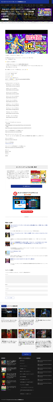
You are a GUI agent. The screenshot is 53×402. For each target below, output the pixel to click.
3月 (42, 360)
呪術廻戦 (41, 5)
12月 (42, 365)
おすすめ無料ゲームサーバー (24, 379)
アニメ (25, 5)
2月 (41, 360)
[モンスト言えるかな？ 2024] (7, 253)
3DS (22, 5)
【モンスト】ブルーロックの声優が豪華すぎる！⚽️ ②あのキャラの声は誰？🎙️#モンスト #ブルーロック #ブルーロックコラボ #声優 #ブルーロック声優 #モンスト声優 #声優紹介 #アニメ (43, 345)
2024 (38, 368)
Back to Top (26, 354)
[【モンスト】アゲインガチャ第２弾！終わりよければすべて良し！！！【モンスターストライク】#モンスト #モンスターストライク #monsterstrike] (3, 375)
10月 (38, 365)
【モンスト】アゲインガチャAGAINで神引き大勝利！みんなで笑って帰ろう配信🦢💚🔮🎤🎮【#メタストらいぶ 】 (26, 343)
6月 (47, 360)
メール (6, 288)
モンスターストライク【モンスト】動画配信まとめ (15, 399)
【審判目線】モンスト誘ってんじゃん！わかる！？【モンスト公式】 (9, 342)
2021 (38, 379)
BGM (19, 5)
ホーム (2, 5)
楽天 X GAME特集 (23, 376)
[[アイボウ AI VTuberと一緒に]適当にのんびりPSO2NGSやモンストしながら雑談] (3, 369)
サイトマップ (22, 363)
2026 (38, 360)
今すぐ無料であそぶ (26, 186)
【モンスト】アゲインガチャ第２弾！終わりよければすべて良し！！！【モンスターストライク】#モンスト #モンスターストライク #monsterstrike (11, 375)
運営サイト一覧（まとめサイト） (25, 371)
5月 (45, 360)
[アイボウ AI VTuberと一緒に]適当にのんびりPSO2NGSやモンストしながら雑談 (11, 369)
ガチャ (15, 5)
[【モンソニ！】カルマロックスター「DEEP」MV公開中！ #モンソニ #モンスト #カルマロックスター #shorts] (7, 235)
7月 (48, 360)
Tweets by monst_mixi (9, 143)
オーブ (37, 5)
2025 (38, 364)
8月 (49, 360)
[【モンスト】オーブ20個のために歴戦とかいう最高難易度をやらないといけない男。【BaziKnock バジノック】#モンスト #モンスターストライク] (3, 362)
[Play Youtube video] (26, 42)
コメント (6, 274)
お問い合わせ (22, 360)
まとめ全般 (7, 5)
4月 (44, 360)
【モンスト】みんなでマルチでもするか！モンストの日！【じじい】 (11, 387)
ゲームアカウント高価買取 (24, 384)
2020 (38, 383)
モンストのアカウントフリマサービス (27, 387)
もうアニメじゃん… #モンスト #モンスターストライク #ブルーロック (9, 321)
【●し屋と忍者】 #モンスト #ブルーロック (43, 321)
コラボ (11, 5)
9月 (51, 364)
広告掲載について (23, 368)
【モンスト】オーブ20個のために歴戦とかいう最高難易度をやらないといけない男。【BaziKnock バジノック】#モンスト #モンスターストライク (11, 362)
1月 (40, 360)
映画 (28, 5)
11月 (40, 365)
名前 (6, 284)
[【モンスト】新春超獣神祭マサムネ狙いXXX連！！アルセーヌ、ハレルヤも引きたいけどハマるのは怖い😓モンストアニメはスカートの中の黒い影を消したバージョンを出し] (7, 244)
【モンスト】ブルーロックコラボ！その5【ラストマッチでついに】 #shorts (11, 381)
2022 (38, 375)
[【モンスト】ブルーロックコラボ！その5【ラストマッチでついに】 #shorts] (3, 382)
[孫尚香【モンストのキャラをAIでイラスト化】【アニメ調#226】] (7, 260)
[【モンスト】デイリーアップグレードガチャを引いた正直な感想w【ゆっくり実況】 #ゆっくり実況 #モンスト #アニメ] (7, 227)
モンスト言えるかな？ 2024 (15, 251)
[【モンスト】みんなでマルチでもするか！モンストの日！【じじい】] (3, 388)
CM (33, 5)
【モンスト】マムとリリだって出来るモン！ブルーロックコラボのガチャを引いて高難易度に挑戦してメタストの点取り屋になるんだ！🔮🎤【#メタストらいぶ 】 (26, 323)
